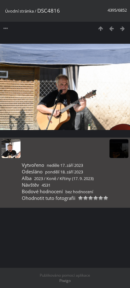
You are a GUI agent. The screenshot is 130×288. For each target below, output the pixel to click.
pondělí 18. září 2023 (64, 172)
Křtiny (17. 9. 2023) (77, 178)
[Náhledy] (100, 28)
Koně (51, 178)
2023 (38, 178)
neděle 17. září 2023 (65, 165)
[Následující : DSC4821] (122, 28)
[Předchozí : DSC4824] (111, 28)
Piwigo (65, 280)
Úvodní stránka (19, 11)
